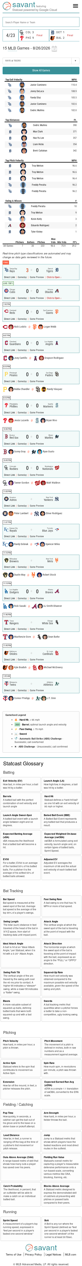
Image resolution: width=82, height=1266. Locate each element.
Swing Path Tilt (11, 972)
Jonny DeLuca (37, 91)
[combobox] (41, 22)
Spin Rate (49, 1063)
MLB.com (70, 1254)
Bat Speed (9, 899)
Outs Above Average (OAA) (18, 1157)
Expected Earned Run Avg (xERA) (59, 1083)
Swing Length (11, 921)
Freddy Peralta (39, 184)
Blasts (6, 1001)
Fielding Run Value (54, 1157)
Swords (48, 1001)
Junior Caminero (38, 84)
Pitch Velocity (10, 1041)
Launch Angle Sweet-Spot (17, 815)
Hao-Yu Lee (38, 138)
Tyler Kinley (36, 231)
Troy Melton (37, 165)
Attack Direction (53, 943)
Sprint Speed (10, 1220)
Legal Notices (54, 1254)
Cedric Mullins (37, 110)
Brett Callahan (40, 150)
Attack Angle (51, 921)
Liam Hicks (38, 144)
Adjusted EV (51, 859)
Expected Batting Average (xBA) (17, 835)
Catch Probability (13, 1186)
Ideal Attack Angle (13, 943)
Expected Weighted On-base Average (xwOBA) (60, 835)
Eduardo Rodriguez (40, 225)
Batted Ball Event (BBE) (57, 815)
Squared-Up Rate (53, 972)
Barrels (7, 796)
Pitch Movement (53, 1041)
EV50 (6, 859)
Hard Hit (24, 719)
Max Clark (38, 131)
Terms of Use (14, 1254)
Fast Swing (26, 729)
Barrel (25, 724)
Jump (47, 1135)
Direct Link (9, 277)
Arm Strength (51, 1113)
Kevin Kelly (36, 219)
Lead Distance (11, 1135)
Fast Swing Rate (53, 899)
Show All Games (41, 70)
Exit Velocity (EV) (12, 780)
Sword (23, 734)
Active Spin (9, 1063)
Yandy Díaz (35, 97)
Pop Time (8, 1113)
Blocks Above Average (56, 1186)
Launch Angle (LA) (54, 780)
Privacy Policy (34, 1254)
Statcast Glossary (23, 763)
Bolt (46, 1220)
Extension (8, 1082)
